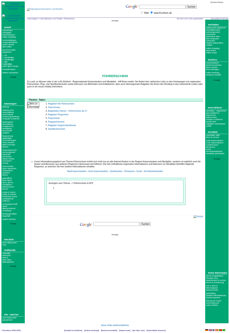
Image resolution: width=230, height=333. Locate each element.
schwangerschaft (9, 204)
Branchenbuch (8, 35)
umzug (5, 163)
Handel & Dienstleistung (216, 295)
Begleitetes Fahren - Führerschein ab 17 (67, 111)
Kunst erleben (212, 305)
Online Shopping (9, 37)
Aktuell (7, 27)
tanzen (5, 189)
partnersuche (8, 187)
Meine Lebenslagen (217, 273)
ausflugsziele (8, 199)
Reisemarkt (210, 34)
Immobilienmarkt (213, 30)
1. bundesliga (8, 57)
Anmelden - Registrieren (216, 111)
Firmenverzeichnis (214, 65)
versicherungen (9, 140)
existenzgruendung (10, 116)
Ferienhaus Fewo (213, 36)
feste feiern (7, 180)
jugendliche (7, 178)
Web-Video (6, 260)
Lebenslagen (10, 103)
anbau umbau (8, 159)
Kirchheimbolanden (153, 171)
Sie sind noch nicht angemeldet (190, 19)
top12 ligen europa (10, 66)
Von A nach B (211, 286)
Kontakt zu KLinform (214, 119)
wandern (6, 173)
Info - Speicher (11, 314)
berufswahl (7, 130)
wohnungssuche (9, 150)
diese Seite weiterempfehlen (115, 325)
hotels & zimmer (9, 194)
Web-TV (5, 257)
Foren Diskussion (9, 243)
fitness (5, 175)
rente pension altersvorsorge (8, 143)
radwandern (7, 170)
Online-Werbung (212, 72)
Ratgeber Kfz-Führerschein (61, 103)
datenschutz (211, 117)
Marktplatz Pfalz (213, 135)
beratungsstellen (9, 214)
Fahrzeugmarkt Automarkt (212, 39)
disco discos (7, 182)
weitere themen (9, 219)
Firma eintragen (212, 69)
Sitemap (5, 107)
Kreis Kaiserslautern (98, 171)
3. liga (4, 62)
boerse (5, 147)
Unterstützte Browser (156, 330)
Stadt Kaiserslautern (77, 171)
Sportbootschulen (56, 129)
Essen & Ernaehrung (215, 282)
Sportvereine (7, 166)
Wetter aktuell (8, 44)
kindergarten (7, 122)
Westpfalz (213, 132)
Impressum (211, 115)
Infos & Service (212, 137)
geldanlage (7, 138)
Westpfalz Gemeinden (215, 153)
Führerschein (69, 19)
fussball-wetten (8, 69)
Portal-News (211, 121)
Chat (4, 245)
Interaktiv (9, 239)
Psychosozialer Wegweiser (9, 51)
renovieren (7, 161)
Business (212, 60)
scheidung (6, 210)
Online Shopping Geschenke (213, 49)
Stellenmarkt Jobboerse (216, 28)
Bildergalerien (8, 262)
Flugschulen (54, 118)
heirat (4, 206)
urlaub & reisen (8, 192)
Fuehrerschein (212, 290)
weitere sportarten (10, 72)
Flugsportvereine (56, 121)
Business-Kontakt (109, 330)
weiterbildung (8, 112)
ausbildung (7, 128)
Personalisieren (212, 113)
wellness (6, 201)
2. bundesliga (8, 60)
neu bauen (7, 156)
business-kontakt (213, 75)
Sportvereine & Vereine (216, 280)
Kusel (139, 171)
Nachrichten (7, 30)
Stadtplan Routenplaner (216, 124)
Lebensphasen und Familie (51, 19)
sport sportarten (9, 168)
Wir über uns (138, 330)
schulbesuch (7, 126)
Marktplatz (7, 33)
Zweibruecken (212, 145)
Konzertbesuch (212, 303)
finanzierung (7, 136)
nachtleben (7, 185)
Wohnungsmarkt (213, 32)
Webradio (6, 253)
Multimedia (9, 250)
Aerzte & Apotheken (214, 276)
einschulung (7, 124)
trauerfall (6, 216)
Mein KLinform (215, 107)
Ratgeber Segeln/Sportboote (62, 125)
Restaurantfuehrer (10, 42)
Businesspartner (213, 297)
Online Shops (211, 53)
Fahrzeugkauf (212, 288)
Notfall (208, 126)
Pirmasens (129, 171)
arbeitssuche (8, 110)
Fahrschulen (54, 107)
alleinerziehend (8, 208)
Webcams (6, 255)
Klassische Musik (213, 301)
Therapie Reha (212, 278)
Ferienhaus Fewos (9, 196)
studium (5, 133)
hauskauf (6, 154)
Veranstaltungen (9, 40)
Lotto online (7, 47)
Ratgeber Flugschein (58, 114)
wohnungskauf (8, 152)
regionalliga (7, 64)
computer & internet (10, 119)
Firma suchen (211, 67)
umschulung (7, 114)
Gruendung (210, 293)
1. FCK (4, 55)
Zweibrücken (116, 171)
